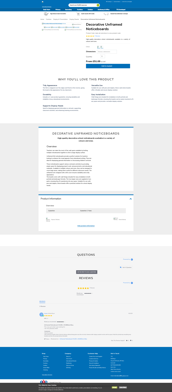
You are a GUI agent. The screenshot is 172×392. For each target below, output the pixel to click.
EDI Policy (68, 367)
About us (68, 356)
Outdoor (90, 9)
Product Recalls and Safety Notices (97, 367)
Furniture (80, 9)
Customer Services (117, 1)
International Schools (71, 361)
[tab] (126, 267)
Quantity (89, 57)
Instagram (130, 382)
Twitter (123, 382)
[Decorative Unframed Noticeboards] (62, 23)
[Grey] (102, 47)
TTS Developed (120, 9)
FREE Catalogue (109, 1)
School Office (46, 367)
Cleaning (45, 370)
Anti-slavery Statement (94, 365)
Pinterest (127, 382)
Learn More (123, 387)
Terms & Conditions (94, 363)
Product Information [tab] (51, 198)
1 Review (97, 36)
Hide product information (86, 226)
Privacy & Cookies (93, 361)
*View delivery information (47, 374)
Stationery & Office (103, 9)
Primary (58, 9)
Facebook (120, 382)
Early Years (46, 9)
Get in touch (69, 358)
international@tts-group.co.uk (121, 376)
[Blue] (98, 47)
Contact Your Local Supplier (127, 1)
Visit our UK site (70, 365)
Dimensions (91, 51)
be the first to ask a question (86, 272)
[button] (47, 339)
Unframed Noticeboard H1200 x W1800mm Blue (73, 339)
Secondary (68, 9)
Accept (114, 387)
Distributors (69, 363)
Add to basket (107, 66)
